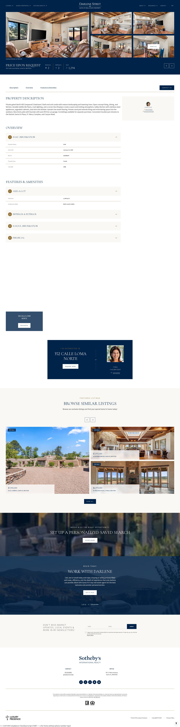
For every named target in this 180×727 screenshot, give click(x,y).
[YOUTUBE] (94, 682)
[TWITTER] (90, 682)
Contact (163, 5)
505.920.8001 (149, 109)
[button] (167, 87)
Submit (132, 626)
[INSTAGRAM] (85, 682)
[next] (93, 419)
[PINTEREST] (99, 682)
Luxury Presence (142, 718)
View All (153, 46)
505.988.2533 (97, 697)
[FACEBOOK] (81, 682)
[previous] (87, 419)
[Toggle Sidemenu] (172, 5)
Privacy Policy (90, 635)
